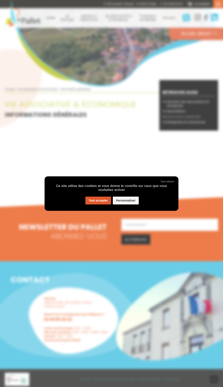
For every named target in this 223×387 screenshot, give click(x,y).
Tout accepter (98, 200)
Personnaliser (125, 200)
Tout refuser (167, 181)
